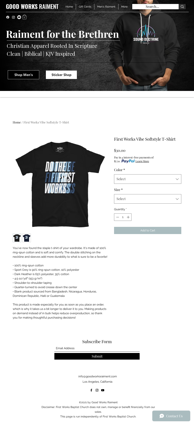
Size (118, 189)
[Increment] (128, 217)
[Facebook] (8, 17)
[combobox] (147, 179)
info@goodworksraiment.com (97, 376)
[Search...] (182, 6)
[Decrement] (117, 217)
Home (17, 122)
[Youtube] (19, 17)
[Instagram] (13, 17)
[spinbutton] (123, 217)
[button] (24, 16)
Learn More (142, 161)
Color (119, 170)
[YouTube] (103, 390)
